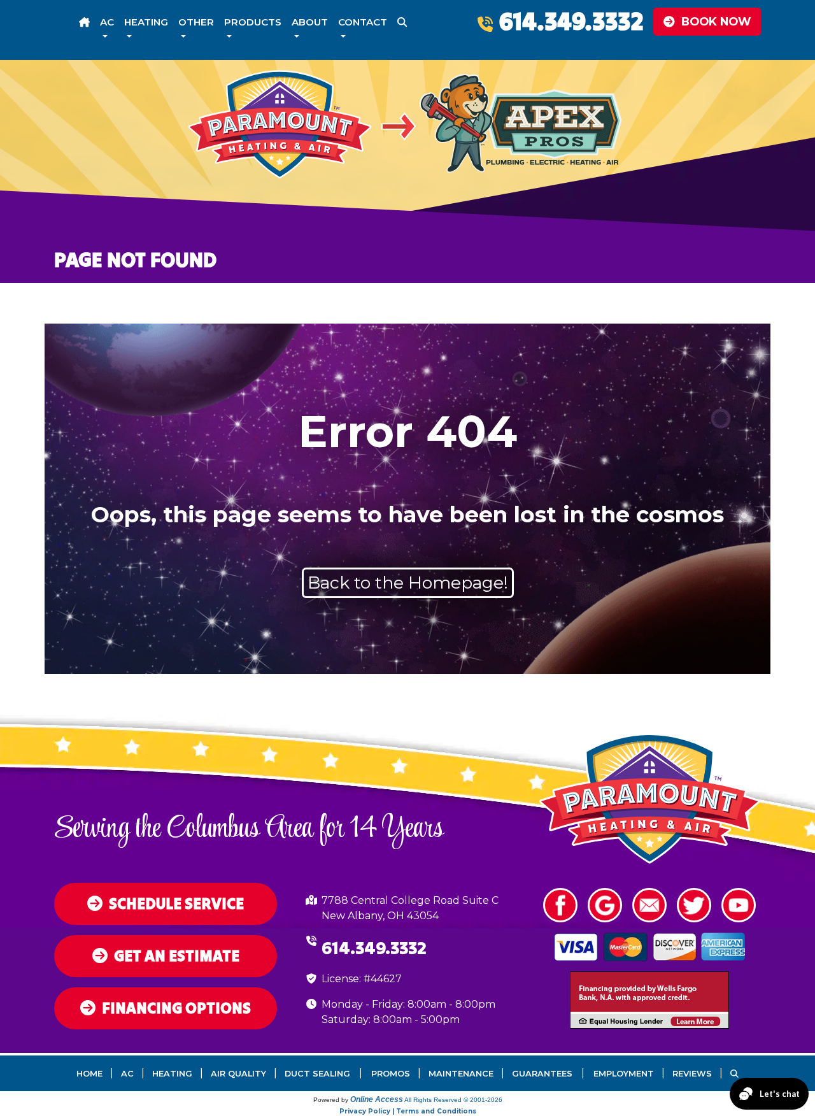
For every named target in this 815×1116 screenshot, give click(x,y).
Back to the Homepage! (408, 582)
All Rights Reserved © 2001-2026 (453, 1099)
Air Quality (238, 1073)
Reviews (692, 1073)
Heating (172, 1073)
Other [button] (196, 22)
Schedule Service (176, 903)
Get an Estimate (176, 956)
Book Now (716, 21)
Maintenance (461, 1073)
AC (127, 1073)
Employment (623, 1073)
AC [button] (107, 22)
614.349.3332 (571, 21)
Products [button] (252, 22)
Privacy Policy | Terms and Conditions (407, 1111)
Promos (390, 1073)
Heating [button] (146, 22)
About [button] (310, 22)
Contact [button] (362, 22)
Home (89, 1073)
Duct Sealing (317, 1073)
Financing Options (176, 1008)
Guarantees (542, 1073)
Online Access (376, 1099)
